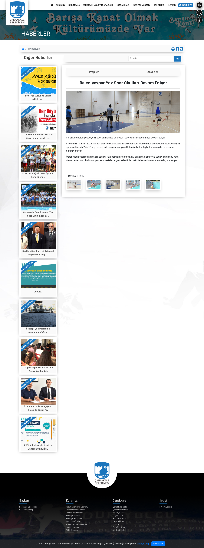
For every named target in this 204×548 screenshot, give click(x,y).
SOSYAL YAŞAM (141, 5)
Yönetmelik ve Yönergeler (77, 524)
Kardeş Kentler (119, 530)
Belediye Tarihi (119, 513)
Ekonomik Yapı (119, 518)
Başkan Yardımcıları (74, 513)
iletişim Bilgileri (165, 507)
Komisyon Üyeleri (73, 521)
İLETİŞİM (172, 5)
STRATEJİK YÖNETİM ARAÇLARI (98, 5)
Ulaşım (116, 524)
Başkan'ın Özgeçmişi (28, 507)
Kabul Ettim (158, 543)
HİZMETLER (159, 5)
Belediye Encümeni (74, 518)
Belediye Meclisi (73, 515)
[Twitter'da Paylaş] (181, 49)
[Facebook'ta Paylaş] (177, 49)
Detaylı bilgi (143, 543)
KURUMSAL (73, 5)
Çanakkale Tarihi (120, 507)
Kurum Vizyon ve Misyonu (77, 507)
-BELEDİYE (186, 5)
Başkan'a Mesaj (26, 510)
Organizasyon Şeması (75, 510)
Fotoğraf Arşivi (119, 527)
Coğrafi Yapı (118, 515)
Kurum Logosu (72, 527)
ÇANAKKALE (123, 5)
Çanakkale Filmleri (120, 510)
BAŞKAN (60, 5)
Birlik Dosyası (72, 530)
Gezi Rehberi (118, 521)
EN (199, 5)
